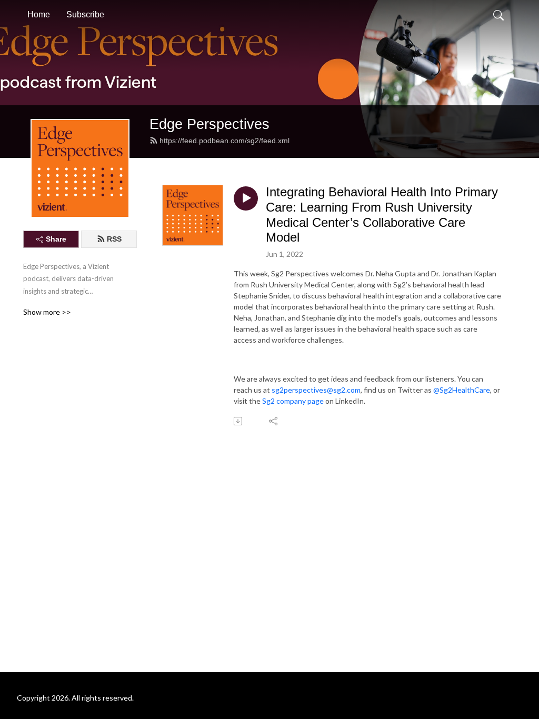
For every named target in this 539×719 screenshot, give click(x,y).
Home (38, 14)
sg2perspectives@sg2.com (316, 389)
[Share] (274, 421)
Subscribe (85, 14)
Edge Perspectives (209, 124)
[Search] (498, 14)
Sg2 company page (293, 400)
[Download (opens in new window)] (239, 421)
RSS (114, 239)
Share (56, 239)
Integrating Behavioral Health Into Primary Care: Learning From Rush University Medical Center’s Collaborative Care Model (382, 214)
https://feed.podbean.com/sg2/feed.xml (224, 140)
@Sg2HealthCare (461, 389)
